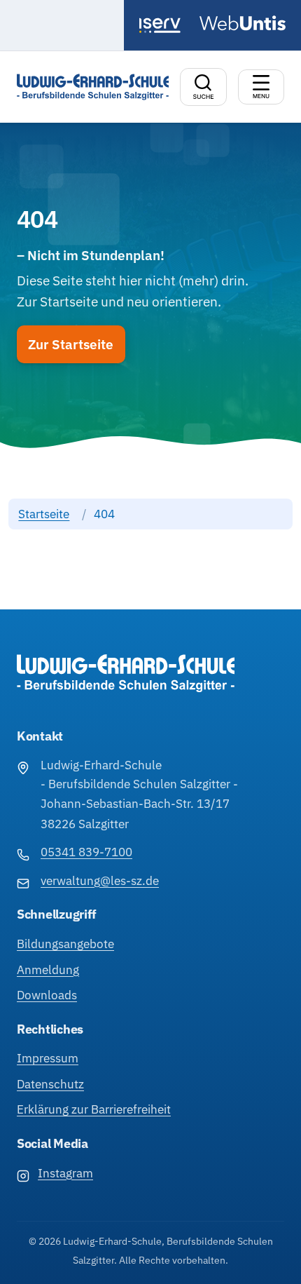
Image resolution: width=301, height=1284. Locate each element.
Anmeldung (48, 970)
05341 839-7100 (86, 852)
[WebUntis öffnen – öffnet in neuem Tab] (243, 23)
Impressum (47, 1058)
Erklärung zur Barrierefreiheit (94, 1109)
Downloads (47, 995)
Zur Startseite (71, 344)
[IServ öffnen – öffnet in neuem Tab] (163, 25)
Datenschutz (50, 1084)
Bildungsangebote (65, 944)
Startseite (43, 514)
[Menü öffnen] (261, 86)
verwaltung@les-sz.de (100, 880)
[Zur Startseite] (93, 87)
